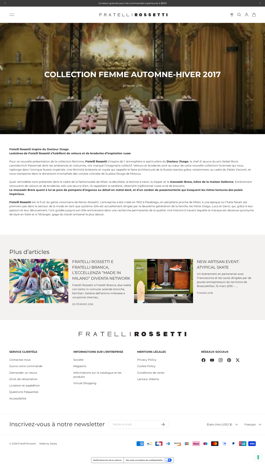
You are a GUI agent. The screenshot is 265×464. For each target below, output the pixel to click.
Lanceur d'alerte (148, 379)
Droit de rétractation (23, 379)
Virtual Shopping (84, 383)
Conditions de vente (150, 372)
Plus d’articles (29, 251)
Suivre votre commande (25, 366)
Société (78, 359)
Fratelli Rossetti (27, 443)
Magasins (79, 366)
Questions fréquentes (23, 392)
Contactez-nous (20, 359)
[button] (254, 14)
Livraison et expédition (24, 385)
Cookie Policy (146, 366)
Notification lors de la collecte (107, 460)
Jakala (53, 443)
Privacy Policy (146, 359)
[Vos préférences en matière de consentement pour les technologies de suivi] (258, 457)
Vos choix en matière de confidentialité (144, 460)
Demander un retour (23, 372)
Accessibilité (17, 398)
